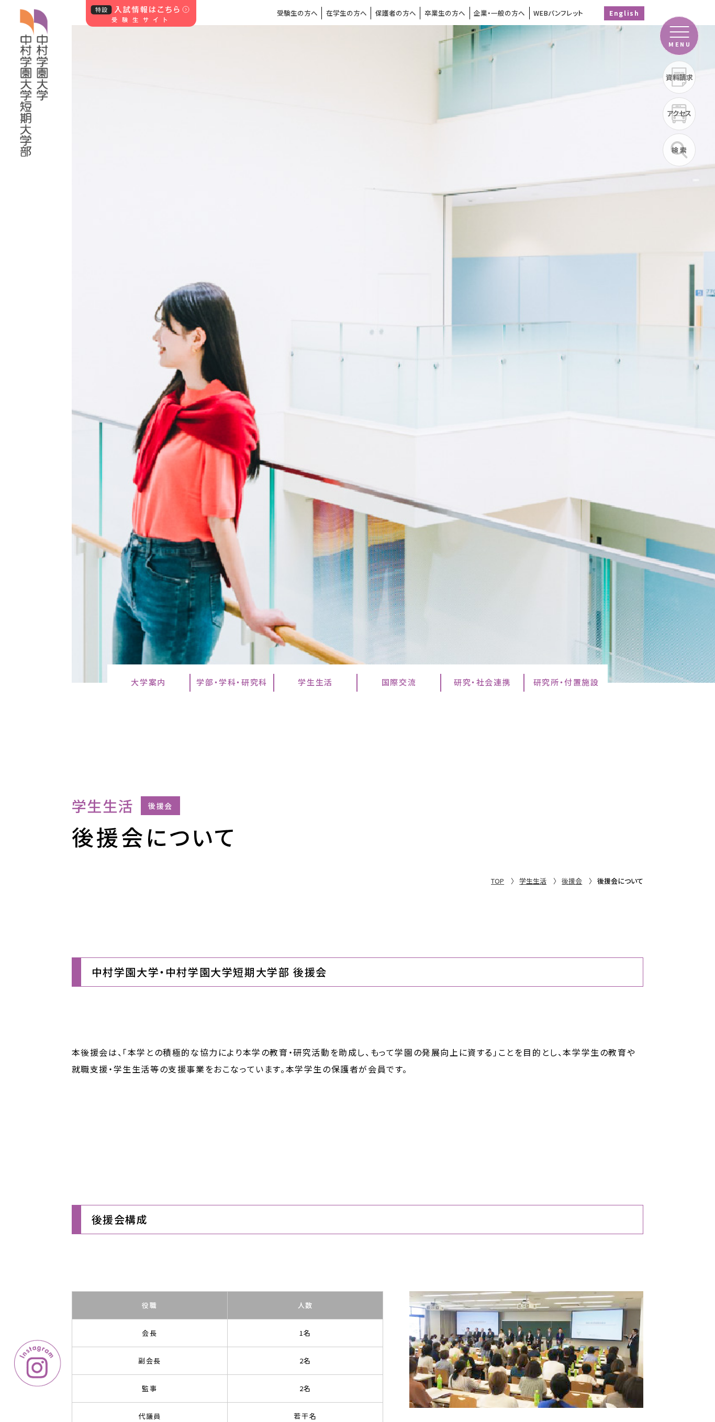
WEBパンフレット (558, 13)
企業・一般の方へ (499, 13)
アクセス (679, 113)
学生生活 (315, 681)
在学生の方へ (346, 13)
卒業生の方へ (444, 13)
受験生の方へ (297, 13)
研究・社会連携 (482, 681)
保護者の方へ (395, 13)
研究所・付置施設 (566, 681)
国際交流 (399, 681)
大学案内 (148, 681)
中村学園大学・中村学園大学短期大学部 (35, 78)
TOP (497, 881)
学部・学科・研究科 (231, 681)
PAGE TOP (672, 1313)
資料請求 (679, 77)
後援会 (572, 881)
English (624, 12)
